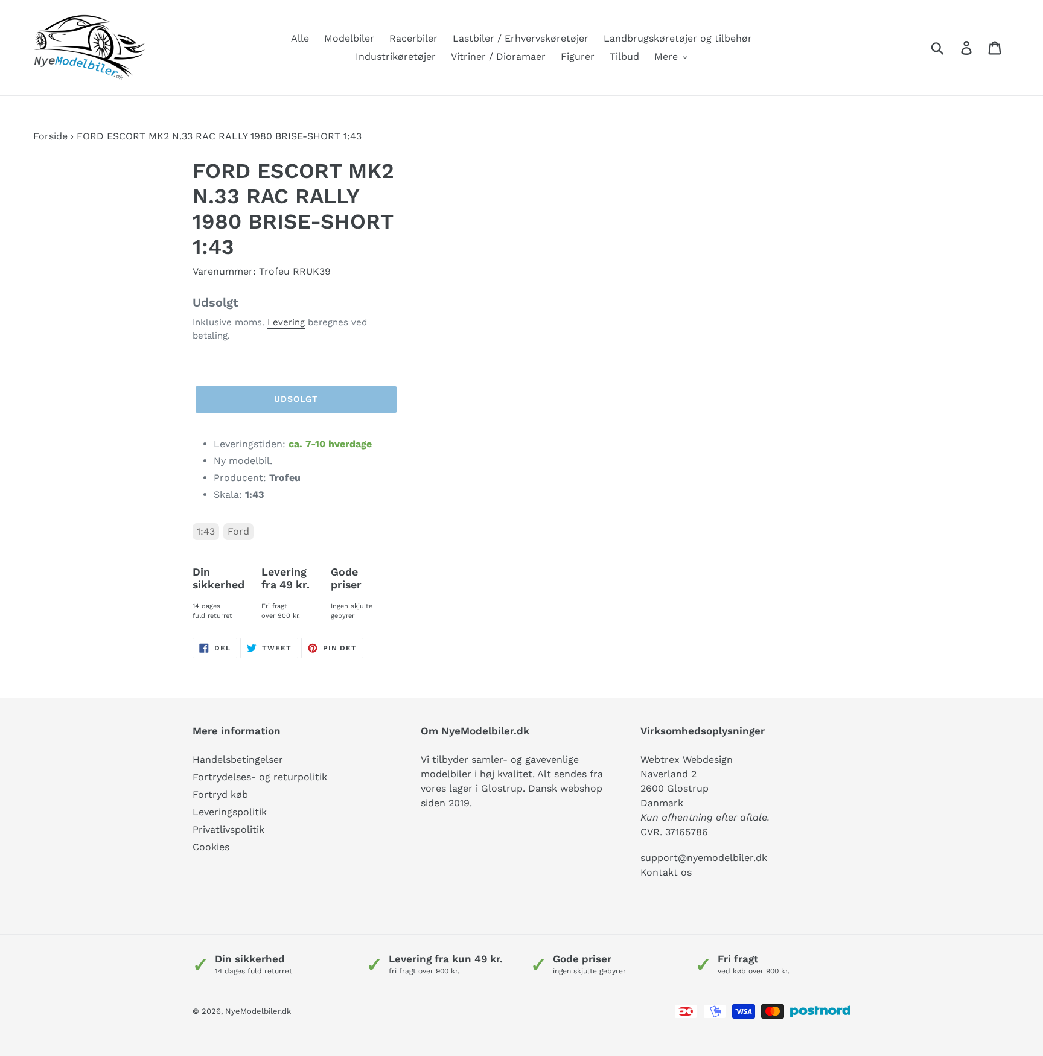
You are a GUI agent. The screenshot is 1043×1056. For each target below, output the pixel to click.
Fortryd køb (220, 794)
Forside (50, 136)
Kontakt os (666, 872)
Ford (238, 531)
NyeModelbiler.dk (258, 1011)
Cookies (211, 847)
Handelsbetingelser (238, 759)
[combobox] (951, 47)
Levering (286, 322)
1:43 (206, 531)
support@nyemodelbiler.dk (703, 858)
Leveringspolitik (230, 812)
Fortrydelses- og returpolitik (260, 777)
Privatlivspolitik (228, 829)
